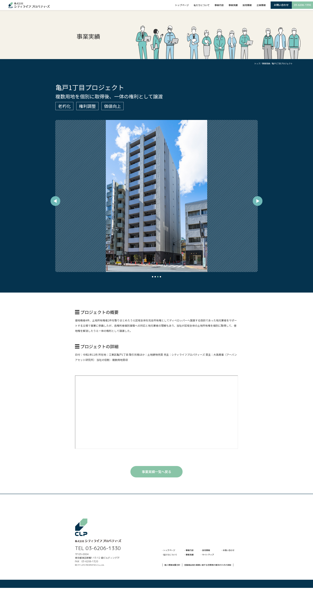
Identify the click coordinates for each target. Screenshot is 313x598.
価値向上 (112, 106)
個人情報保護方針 (172, 565)
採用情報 (247, 5)
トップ (257, 63)
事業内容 (219, 5)
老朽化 (64, 106)
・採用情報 (205, 550)
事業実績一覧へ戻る (156, 471)
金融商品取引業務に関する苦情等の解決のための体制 (207, 565)
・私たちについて (169, 554)
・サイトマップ (207, 554)
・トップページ (168, 550)
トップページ (182, 5)
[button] (152, 276)
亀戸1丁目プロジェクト (282, 63)
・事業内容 (189, 550)
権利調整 (87, 106)
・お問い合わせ (227, 550)
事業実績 (233, 5)
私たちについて (202, 5)
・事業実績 (189, 554)
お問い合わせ (281, 5)
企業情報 (261, 5)
